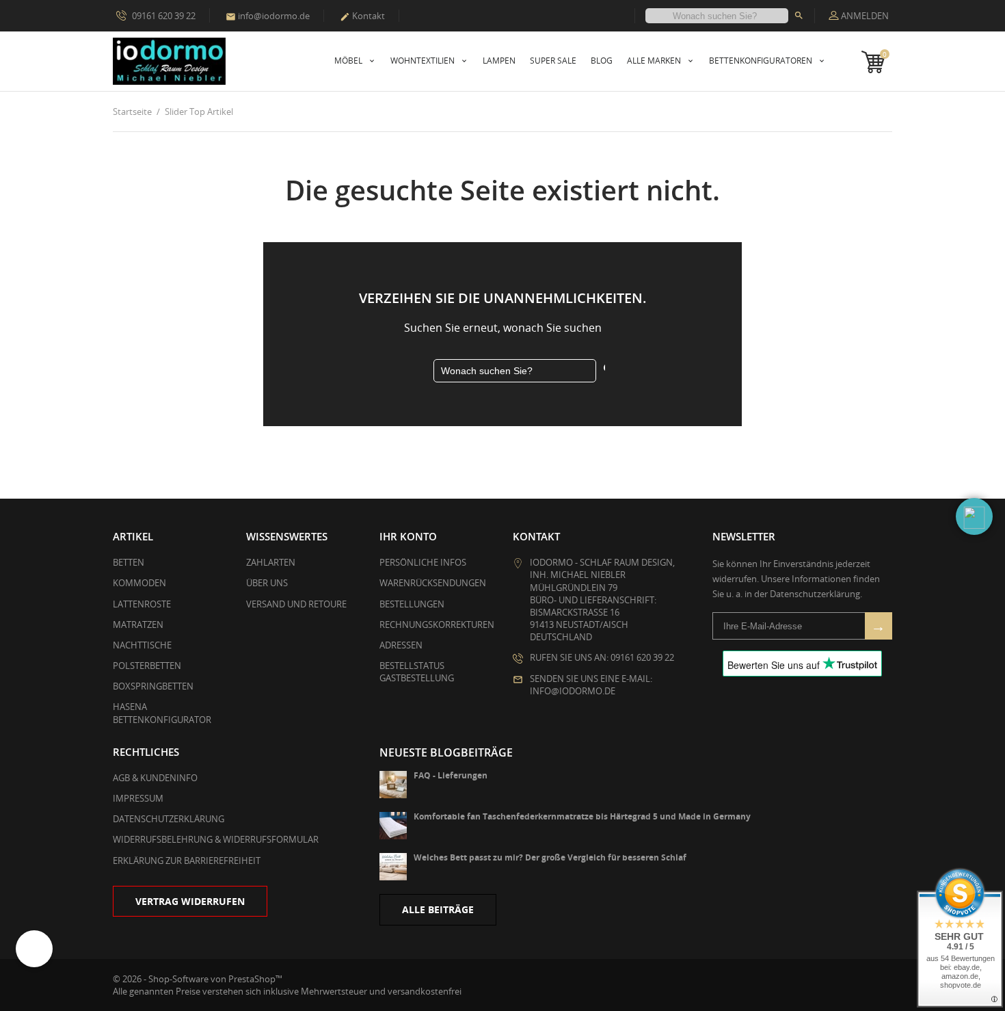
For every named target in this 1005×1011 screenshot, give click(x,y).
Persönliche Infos (422, 562)
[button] (974, 516)
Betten (128, 562)
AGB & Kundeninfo (155, 778)
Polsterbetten (147, 665)
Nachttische (142, 645)
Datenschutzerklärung (168, 819)
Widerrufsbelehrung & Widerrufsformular (216, 839)
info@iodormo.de (268, 16)
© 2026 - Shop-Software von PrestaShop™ (197, 979)
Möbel (349, 60)
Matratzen (138, 624)
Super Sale (553, 60)
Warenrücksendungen (432, 583)
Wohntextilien (423, 60)
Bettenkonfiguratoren (761, 60)
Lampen (499, 60)
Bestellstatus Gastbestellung (416, 671)
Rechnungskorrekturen (436, 624)
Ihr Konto (408, 536)
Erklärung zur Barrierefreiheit (186, 860)
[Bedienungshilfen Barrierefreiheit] (34, 948)
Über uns (267, 583)
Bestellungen (411, 604)
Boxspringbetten (153, 686)
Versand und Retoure (296, 604)
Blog (602, 60)
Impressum (138, 798)
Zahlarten (270, 562)
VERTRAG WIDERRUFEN (190, 901)
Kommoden (139, 583)
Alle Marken (655, 60)
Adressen (401, 645)
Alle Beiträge (438, 909)
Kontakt (362, 16)
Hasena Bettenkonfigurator (162, 712)
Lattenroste (142, 604)
